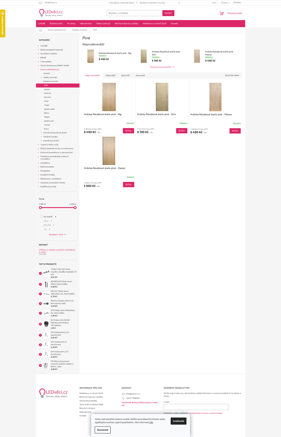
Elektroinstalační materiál (51, 49)
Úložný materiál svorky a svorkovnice (56, 148)
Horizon (47, 97)
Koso (46, 128)
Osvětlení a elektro (48, 53)
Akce (48, 221)
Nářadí (43, 57)
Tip (47, 229)
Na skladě (50, 216)
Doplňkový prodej (48, 186)
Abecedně (140, 75)
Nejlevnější (110, 75)
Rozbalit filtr (56, 234)
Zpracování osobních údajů (91, 404)
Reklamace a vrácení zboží (122, 3)
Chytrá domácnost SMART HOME (54, 65)
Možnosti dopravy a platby (152, 3)
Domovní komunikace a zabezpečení (56, 152)
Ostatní (46, 73)
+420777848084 (132, 398)
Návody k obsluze (87, 408)
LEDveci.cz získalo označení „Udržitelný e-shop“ (57, 251)
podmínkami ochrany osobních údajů (206, 413)
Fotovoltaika (45, 61)
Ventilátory (45, 163)
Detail (128, 130)
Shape (47, 117)
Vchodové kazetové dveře (55, 132)
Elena (46, 113)
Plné (46, 85)
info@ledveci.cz (133, 393)
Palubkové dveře (50, 81)
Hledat (168, 13)
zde (151, 422)
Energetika (45, 170)
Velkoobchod (85, 412)
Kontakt (83, 415)
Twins (46, 105)
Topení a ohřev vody (49, 144)
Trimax (47, 124)
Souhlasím (178, 421)
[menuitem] (41, 23)
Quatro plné (49, 109)
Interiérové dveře (51, 140)
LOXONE (43, 45)
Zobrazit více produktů (160, 67)
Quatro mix (49, 121)
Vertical (47, 93)
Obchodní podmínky (88, 400)
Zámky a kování (50, 77)
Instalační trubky (47, 174)
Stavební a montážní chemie (52, 182)
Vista (46, 101)
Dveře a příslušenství (49, 69)
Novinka (49, 225)
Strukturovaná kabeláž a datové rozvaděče (54, 158)
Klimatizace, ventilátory (50, 178)
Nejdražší (125, 75)
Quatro (47, 89)
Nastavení (102, 430)
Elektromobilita (47, 166)
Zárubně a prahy (50, 136)
